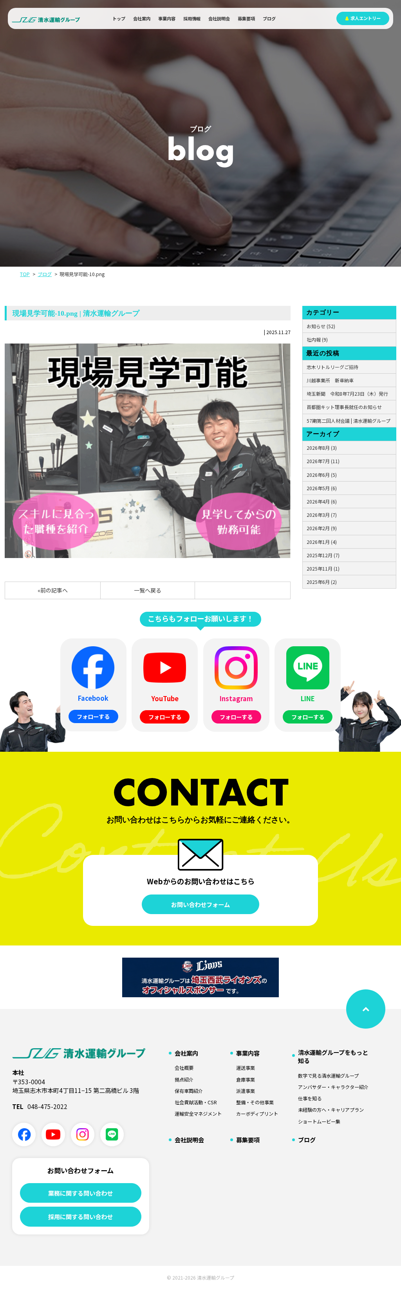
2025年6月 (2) (322, 581)
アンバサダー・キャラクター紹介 (333, 1087)
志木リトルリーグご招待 (332, 367)
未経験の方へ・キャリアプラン (331, 1110)
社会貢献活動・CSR (196, 1102)
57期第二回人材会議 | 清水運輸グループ (348, 420)
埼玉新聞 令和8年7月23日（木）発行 (347, 393)
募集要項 (246, 18)
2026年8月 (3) (322, 447)
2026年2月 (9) (322, 528)
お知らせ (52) (321, 326)
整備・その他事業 (255, 1102)
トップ (118, 18)
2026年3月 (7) (322, 514)
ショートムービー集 (319, 1121)
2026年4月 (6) (322, 501)
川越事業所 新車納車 (330, 380)
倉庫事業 (245, 1079)
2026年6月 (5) (322, 474)
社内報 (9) (317, 339)
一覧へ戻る (147, 590)
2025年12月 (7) (323, 555)
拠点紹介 (184, 1079)
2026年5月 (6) (322, 488)
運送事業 (245, 1068)
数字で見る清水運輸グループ (328, 1076)
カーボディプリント (257, 1114)
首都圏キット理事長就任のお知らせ (344, 407)
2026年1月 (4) (322, 541)
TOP (25, 274)
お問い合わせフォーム (200, 904)
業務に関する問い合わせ (80, 1193)
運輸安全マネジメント (198, 1114)
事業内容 (166, 18)
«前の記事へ (53, 590)
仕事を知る (310, 1098)
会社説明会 (219, 18)
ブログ (269, 18)
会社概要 (184, 1068)
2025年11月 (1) (323, 568)
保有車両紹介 (189, 1091)
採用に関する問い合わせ (80, 1216)
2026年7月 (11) (323, 461)
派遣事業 (245, 1091)
